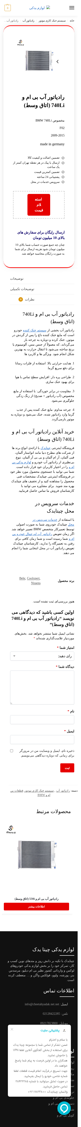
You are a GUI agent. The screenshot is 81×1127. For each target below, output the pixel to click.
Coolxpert (33, 578)
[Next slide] (57, 61)
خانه (72, 20)
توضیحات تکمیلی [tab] (22, 289)
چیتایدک (45, 448)
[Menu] (67, 8)
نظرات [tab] (27, 299)
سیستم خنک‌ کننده (34, 330)
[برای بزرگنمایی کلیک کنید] (39, 61)
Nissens (35, 583)
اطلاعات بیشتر (36, 906)
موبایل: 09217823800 (54, 1023)
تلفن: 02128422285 (55, 1013)
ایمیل (69, 731)
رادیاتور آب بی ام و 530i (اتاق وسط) (36, 898)
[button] (7, 8)
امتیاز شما (65, 647)
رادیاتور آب (28, 20)
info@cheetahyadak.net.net (42, 1004)
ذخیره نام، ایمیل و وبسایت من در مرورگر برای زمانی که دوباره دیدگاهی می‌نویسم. (46, 753)
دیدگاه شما (65, 667)
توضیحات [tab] (16, 278)
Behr (22, 578)
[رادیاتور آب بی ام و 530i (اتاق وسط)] (36, 856)
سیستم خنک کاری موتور (52, 20)
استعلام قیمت (39, 204)
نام (71, 711)
